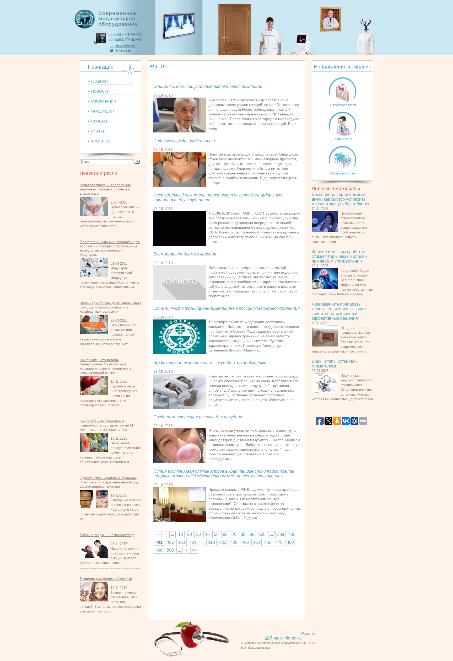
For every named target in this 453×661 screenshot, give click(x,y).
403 (181, 542)
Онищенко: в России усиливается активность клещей (207, 86)
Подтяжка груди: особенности (184, 140)
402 (170, 542)
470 (279, 542)
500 (170, 550)
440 (245, 542)
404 (192, 542)
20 (189, 534)
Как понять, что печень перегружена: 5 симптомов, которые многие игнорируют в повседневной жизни (105, 366)
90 (252, 534)
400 (291, 534)
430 (234, 542)
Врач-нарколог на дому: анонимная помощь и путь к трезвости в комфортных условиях (110, 307)
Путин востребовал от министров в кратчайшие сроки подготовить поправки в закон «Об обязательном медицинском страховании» (223, 473)
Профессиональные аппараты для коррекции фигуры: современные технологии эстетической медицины (110, 248)
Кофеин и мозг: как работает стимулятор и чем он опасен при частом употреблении (339, 256)
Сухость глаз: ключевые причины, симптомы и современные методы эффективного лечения (109, 482)
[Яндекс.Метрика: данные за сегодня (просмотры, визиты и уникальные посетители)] (283, 638)
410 (211, 542)
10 (180, 534)
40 (207, 534)
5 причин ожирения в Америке (106, 579)
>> (194, 550)
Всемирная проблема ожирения (184, 254)
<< (157, 534)
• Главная (98, 81)
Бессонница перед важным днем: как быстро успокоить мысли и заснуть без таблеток (340, 199)
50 (216, 534)
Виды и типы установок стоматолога (334, 363)
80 (243, 534)
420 (222, 542)
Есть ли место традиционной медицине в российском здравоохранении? (226, 308)
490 (159, 550)
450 (256, 542)
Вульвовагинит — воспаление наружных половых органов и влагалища (105, 189)
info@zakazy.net (125, 46)
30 (198, 534)
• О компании (102, 101)
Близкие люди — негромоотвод (107, 535)
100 (262, 534)
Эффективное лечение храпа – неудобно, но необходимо (209, 362)
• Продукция (101, 111)
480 (290, 542)
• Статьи (97, 131)
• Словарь (98, 121)
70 (234, 534)
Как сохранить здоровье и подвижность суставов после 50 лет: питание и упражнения (107, 425)
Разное (308, 633)
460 (267, 542)
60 (225, 534)
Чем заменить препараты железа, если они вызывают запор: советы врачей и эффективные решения (339, 311)
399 (280, 534)
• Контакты (99, 141)
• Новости (99, 91)
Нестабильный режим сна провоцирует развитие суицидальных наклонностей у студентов (217, 197)
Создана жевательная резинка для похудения (199, 417)
